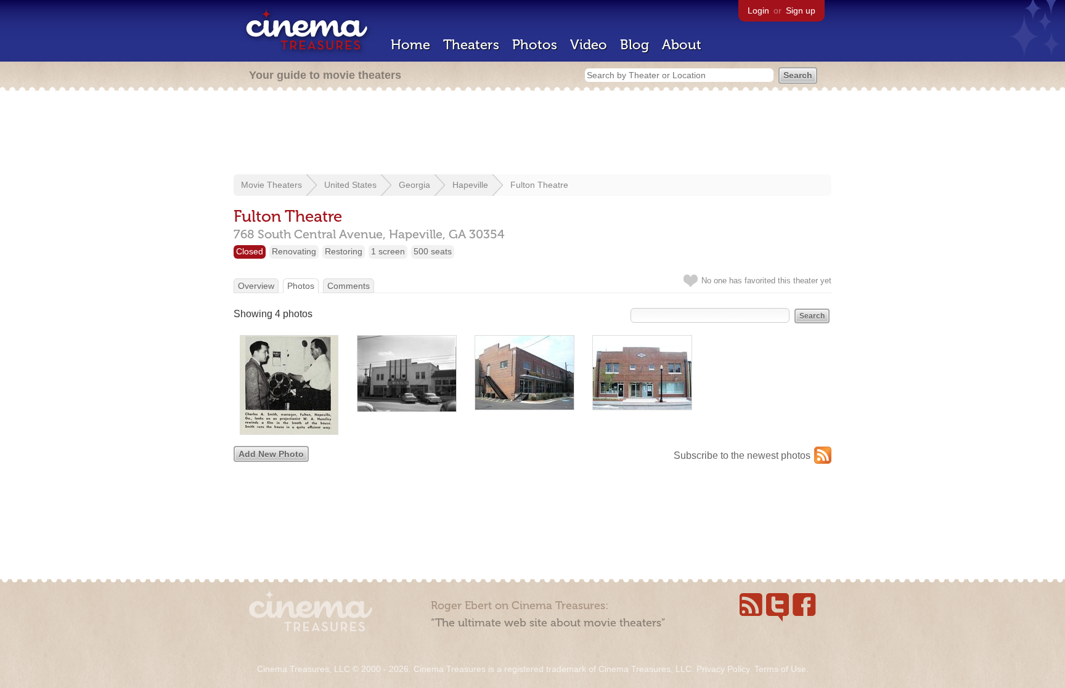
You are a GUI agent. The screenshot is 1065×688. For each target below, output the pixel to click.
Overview (256, 286)
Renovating (294, 251)
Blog (634, 44)
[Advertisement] (532, 133)
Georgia (414, 185)
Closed (249, 251)
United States (350, 185)
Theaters (471, 44)
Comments (348, 286)
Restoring (343, 251)
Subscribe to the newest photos (742, 455)
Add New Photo (271, 454)
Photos (534, 44)
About (681, 44)
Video (588, 44)
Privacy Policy (722, 669)
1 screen (388, 251)
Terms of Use (780, 669)
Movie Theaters (271, 185)
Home (410, 44)
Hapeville (470, 185)
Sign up (800, 10)
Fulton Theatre (539, 185)
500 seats (433, 251)
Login (758, 10)
